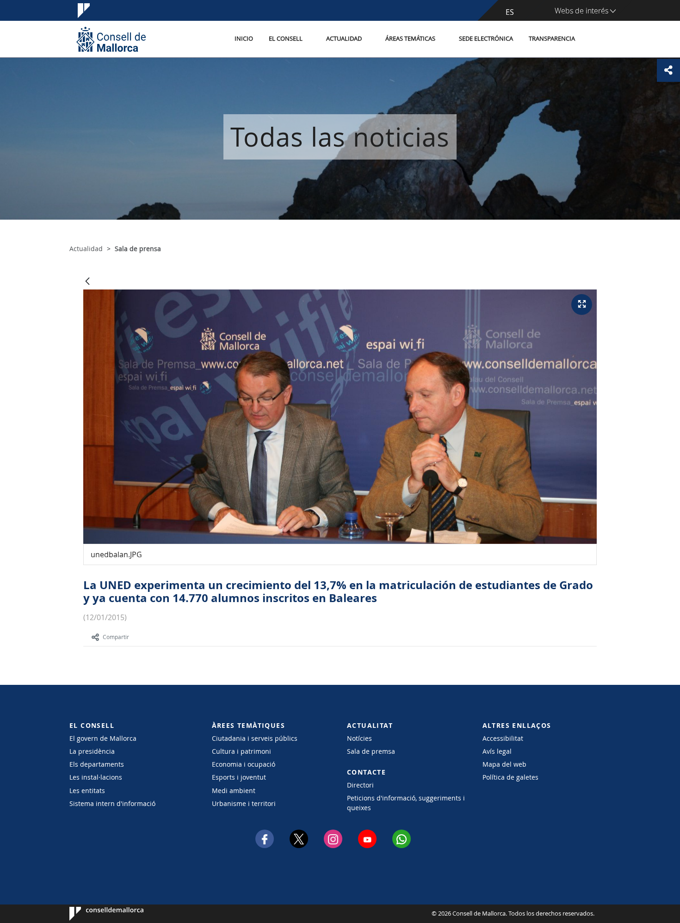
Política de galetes (510, 777)
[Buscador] (593, 39)
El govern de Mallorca (102, 738)
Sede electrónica (486, 39)
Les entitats (87, 790)
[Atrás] (87, 281)
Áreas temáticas (410, 39)
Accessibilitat (502, 738)
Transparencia (552, 39)
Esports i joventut (239, 777)
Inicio (244, 39)
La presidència (92, 751)
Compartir (116, 636)
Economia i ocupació (243, 764)
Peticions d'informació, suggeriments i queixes (406, 803)
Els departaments (96, 764)
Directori (360, 785)
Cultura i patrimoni (241, 751)
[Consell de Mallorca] (111, 39)
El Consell (286, 39)
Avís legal (497, 751)
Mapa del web (504, 764)
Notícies (359, 738)
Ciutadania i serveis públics (254, 738)
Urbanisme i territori (244, 803)
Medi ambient (233, 790)
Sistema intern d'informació (112, 803)
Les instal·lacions (95, 777)
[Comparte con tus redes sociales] (668, 70)
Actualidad (344, 39)
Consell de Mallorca (97, 913)
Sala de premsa (371, 751)
